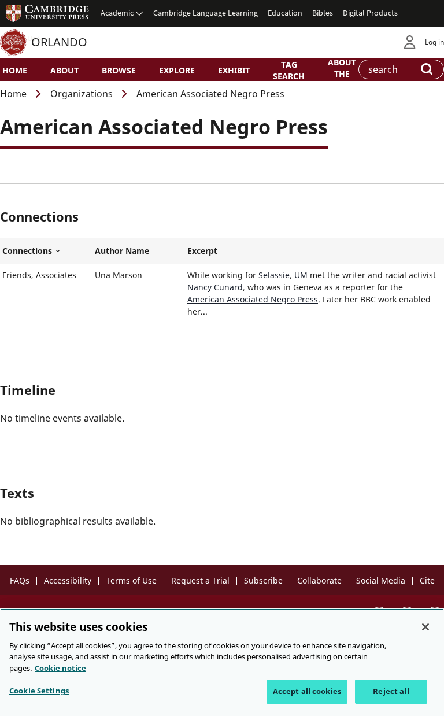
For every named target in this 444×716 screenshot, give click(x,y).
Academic (117, 13)
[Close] (425, 627)
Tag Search (289, 70)
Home (14, 70)
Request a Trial (200, 580)
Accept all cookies (307, 691)
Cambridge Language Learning (205, 13)
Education (285, 13)
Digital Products (370, 13)
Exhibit (234, 70)
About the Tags (342, 72)
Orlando (59, 42)
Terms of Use (131, 580)
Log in (434, 42)
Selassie (274, 275)
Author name (122, 250)
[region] (222, 662)
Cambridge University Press (47, 12)
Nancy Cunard (215, 287)
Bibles (322, 13)
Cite (427, 580)
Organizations (81, 93)
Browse (119, 70)
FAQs (19, 580)
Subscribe (263, 580)
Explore (177, 70)
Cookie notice (60, 668)
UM (301, 275)
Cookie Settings (39, 690)
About (64, 70)
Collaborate (319, 580)
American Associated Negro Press (252, 299)
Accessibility (67, 580)
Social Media (380, 580)
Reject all (391, 691)
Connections (46, 251)
